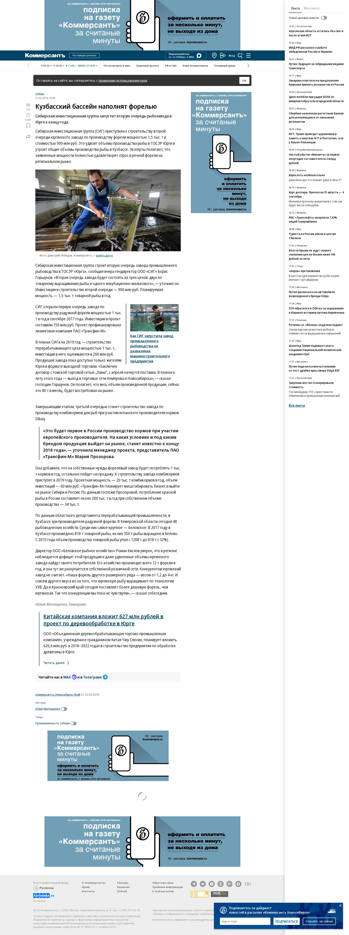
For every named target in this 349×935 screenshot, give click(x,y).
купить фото (104, 255)
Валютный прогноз (148, 65)
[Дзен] (212, 884)
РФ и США (171, 65)
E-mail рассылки (163, 891)
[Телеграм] (194, 884)
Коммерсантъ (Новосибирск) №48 (57, 694)
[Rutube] (229, 884)
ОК (244, 81)
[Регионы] (214, 55)
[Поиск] (240, 55)
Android (122, 891)
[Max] (238, 884)
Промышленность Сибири (52, 723)
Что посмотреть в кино (116, 65)
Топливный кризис (225, 65)
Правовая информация (167, 887)
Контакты (88, 891)
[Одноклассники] (221, 884)
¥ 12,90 (70, 65)
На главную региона (84, 55)
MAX (67, 677)
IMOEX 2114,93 (86, 65)
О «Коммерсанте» (94, 883)
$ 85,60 (45, 65)
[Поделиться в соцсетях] (28, 136)
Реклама (122, 883)
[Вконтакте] (203, 884)
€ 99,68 (58, 65)
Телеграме (92, 677)
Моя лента (311, 8)
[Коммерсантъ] (45, 55)
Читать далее (54, 662)
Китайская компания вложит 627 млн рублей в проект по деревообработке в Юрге (103, 620)
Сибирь (39, 93)
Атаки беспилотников (195, 65)
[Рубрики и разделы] (248, 55)
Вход (232, 55)
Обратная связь (162, 883)
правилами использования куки (123, 80)
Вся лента (297, 405)
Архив (85, 887)
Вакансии (123, 887)
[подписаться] (65, 709)
